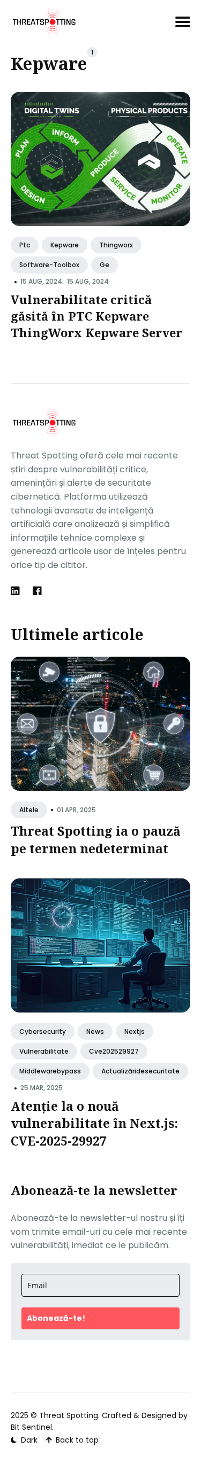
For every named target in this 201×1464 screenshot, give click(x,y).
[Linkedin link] (16, 591)
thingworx (116, 245)
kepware (64, 245)
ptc (24, 245)
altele (29, 809)
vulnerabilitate (44, 1051)
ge (104, 264)
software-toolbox (49, 264)
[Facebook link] (37, 591)
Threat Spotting (68, 1415)
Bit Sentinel (31, 1427)
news (95, 1031)
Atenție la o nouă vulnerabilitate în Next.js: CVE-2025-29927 (94, 1123)
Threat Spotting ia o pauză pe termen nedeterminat (96, 839)
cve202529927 (114, 1051)
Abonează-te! (56, 1318)
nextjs (134, 1031)
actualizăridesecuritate (140, 1071)
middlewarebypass (50, 1071)
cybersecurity (42, 1031)
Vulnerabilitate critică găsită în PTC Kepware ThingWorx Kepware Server (96, 315)
